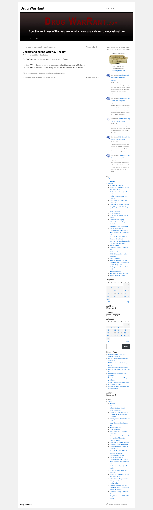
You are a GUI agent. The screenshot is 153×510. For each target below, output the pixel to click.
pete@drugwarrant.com (118, 70)
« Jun (108, 302)
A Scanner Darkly (92, 47)
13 (118, 290)
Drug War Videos (115, 213)
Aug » (128, 302)
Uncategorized (43, 73)
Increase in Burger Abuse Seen (119, 226)
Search (126, 347)
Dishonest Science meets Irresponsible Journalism (40, 47)
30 (128, 296)
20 (118, 293)
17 (108, 293)
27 (118, 296)
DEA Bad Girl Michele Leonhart (119, 205)
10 (108, 290)
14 (122, 290)
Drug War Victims (115, 211)
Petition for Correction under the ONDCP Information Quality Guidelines (119, 254)
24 (108, 296)
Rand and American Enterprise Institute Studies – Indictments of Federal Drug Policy (119, 262)
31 (108, 299)
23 (128, 293)
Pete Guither (44, 55)
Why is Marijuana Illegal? (117, 275)
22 (125, 293)
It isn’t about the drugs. (114, 384)
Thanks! (112, 181)
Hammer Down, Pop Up (117, 220)
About (31, 39)
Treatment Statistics (115, 271)
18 (111, 293)
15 (125, 290)
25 (111, 296)
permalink (61, 73)
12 (115, 290)
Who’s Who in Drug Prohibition (119, 273)
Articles (38, 39)
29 (125, 296)
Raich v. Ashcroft (115, 258)
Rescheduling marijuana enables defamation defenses (120, 77)
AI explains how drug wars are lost (118, 367)
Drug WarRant (32, 8)
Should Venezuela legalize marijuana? (118, 382)
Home (25, 39)
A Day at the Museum (116, 185)
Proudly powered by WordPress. (118, 504)
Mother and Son (114, 245)
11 (111, 290)
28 (122, 296)
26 (115, 296)
